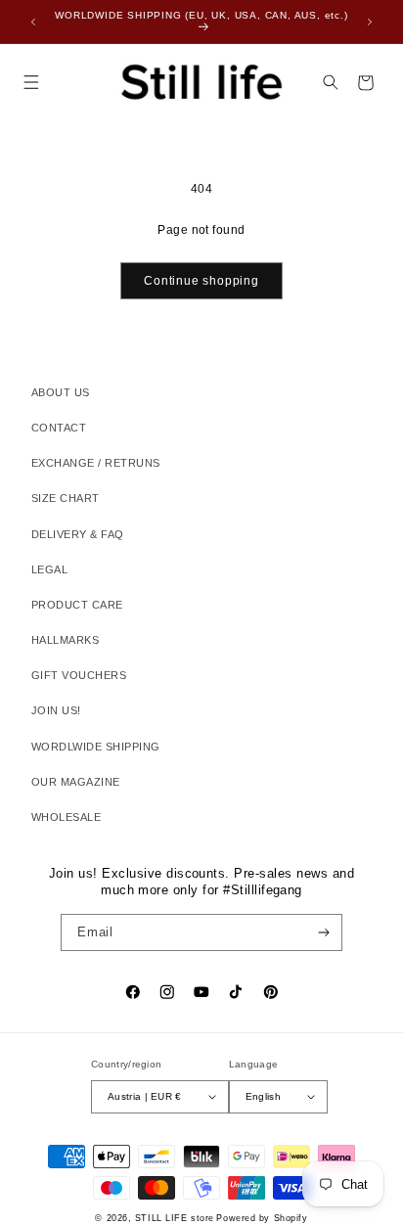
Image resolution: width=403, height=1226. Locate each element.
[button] (31, 83)
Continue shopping (201, 281)
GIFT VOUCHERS (78, 675)
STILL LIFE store (174, 1218)
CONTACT (58, 427)
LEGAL (49, 569)
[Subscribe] (324, 932)
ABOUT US (60, 392)
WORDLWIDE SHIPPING (95, 746)
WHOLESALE (66, 817)
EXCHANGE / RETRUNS (95, 463)
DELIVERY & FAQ (77, 534)
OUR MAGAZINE (75, 782)
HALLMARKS (65, 640)
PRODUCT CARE (77, 605)
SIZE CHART (65, 498)
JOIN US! (56, 710)
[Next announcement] (369, 21)
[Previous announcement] (33, 21)
